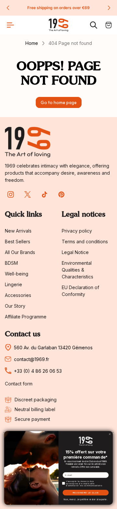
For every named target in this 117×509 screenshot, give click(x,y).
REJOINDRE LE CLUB (86, 492)
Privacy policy (77, 231)
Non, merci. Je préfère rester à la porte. (86, 499)
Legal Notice (75, 252)
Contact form (18, 383)
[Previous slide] (8, 8)
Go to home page (59, 102)
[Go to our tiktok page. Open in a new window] (44, 194)
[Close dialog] (109, 434)
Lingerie (13, 284)
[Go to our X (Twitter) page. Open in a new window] (27, 194)
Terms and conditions (85, 241)
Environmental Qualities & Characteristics (77, 269)
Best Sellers (17, 241)
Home (31, 43)
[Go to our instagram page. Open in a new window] (11, 194)
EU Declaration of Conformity (80, 291)
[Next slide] (109, 8)
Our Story (15, 306)
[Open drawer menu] (10, 25)
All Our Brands (20, 252)
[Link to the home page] (27, 142)
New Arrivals (18, 231)
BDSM (11, 263)
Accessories (18, 295)
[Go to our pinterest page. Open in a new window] (61, 194)
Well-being (16, 273)
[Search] (93, 25)
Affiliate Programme (25, 316)
